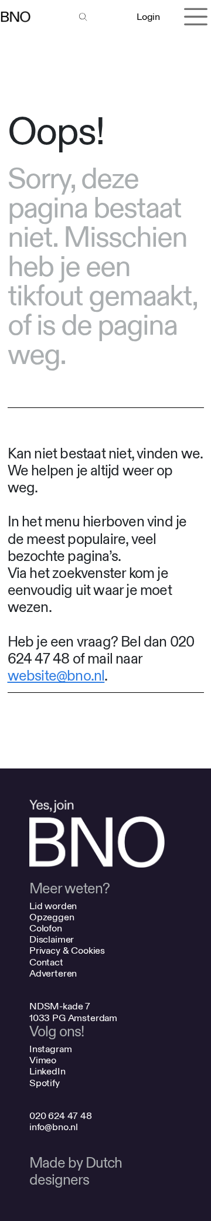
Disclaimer (51, 939)
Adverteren (53, 973)
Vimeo (42, 1060)
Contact (46, 962)
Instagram (50, 1049)
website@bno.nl (56, 676)
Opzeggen (51, 917)
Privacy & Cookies (67, 950)
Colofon (45, 928)
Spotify (44, 1083)
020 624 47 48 (60, 1116)
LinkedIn (47, 1071)
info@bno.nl (53, 1127)
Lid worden (53, 906)
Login (148, 17)
